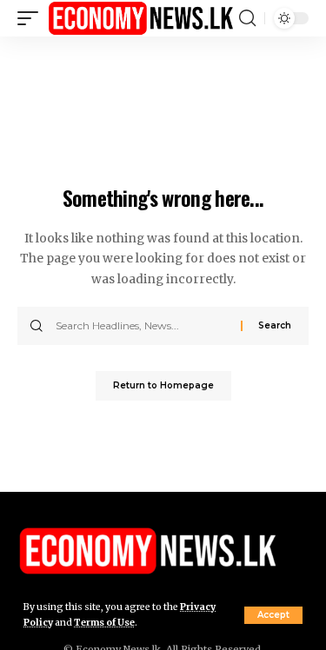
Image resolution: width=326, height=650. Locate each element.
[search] (247, 18)
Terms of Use (104, 622)
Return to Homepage (163, 385)
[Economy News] (141, 18)
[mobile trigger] (32, 18)
